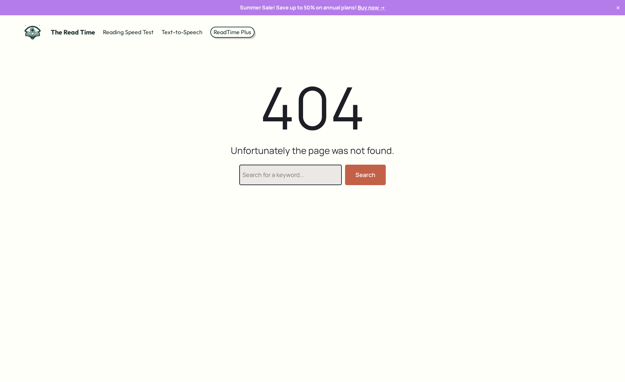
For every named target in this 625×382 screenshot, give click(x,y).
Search (365, 175)
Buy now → (371, 7)
